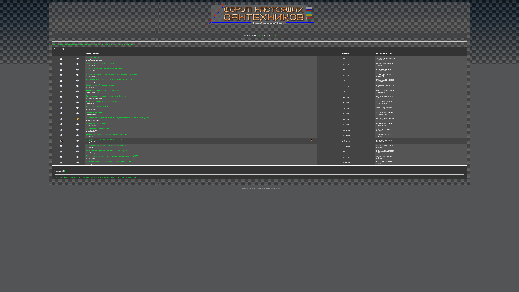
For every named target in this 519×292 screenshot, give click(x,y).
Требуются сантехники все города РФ (100, 63)
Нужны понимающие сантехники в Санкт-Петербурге (106, 151)
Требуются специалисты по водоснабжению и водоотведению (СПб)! (112, 156)
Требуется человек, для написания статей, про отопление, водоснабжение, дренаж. (118, 118)
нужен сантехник (92, 58)
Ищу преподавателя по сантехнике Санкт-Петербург (106, 96)
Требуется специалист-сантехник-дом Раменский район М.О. (109, 162)
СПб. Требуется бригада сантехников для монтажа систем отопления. (113, 74)
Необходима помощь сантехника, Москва (101, 101)
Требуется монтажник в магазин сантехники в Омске (106, 145)
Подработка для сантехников (97, 123)
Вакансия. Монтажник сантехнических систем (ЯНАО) (106, 134)
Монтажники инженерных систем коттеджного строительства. (109, 80)
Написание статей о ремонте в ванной (101, 85)
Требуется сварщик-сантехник (97, 129)
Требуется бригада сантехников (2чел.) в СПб (104, 140)
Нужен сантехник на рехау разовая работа (102, 91)
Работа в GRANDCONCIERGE (97, 107)
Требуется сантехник (94, 112)
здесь (260, 35)
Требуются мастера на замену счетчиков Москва (104, 69)
